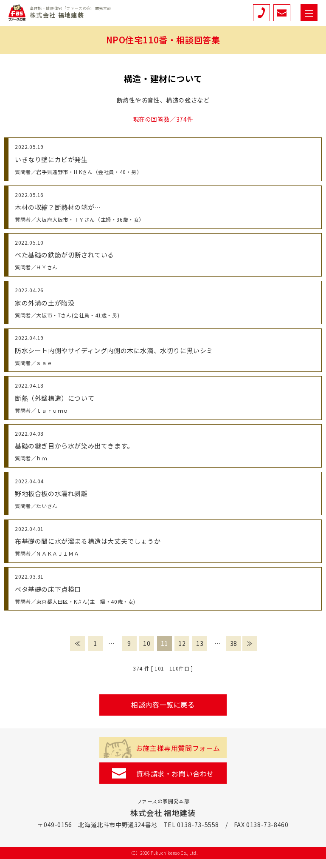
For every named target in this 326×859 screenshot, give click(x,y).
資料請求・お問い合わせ (175, 773)
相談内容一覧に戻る (162, 704)
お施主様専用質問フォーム (178, 748)
